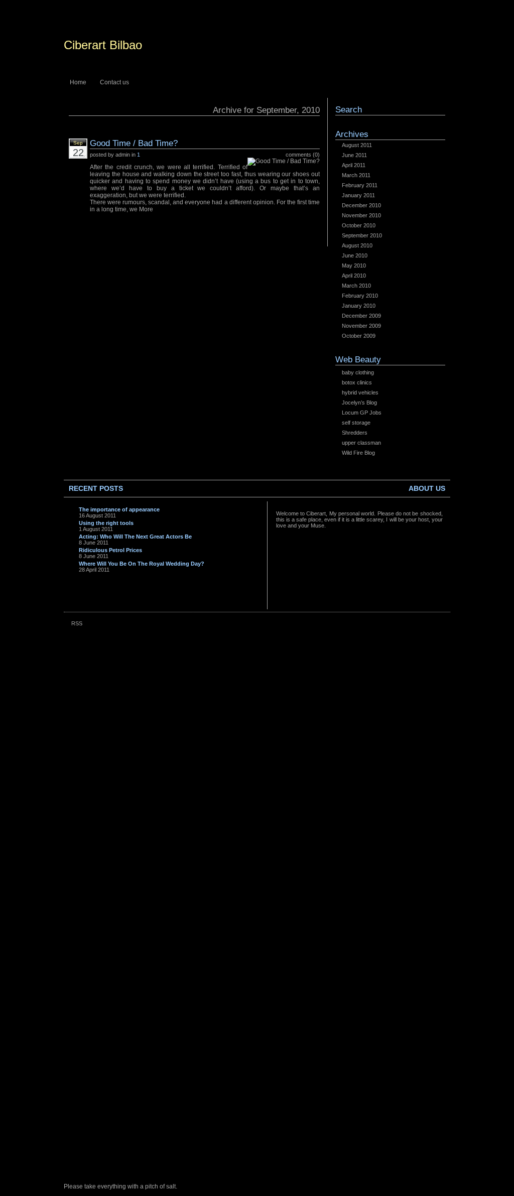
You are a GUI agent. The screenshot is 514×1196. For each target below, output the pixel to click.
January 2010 (358, 306)
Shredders (354, 433)
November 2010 (361, 215)
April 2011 (353, 165)
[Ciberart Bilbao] (257, 47)
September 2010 (362, 235)
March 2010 (356, 286)
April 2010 (354, 276)
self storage (356, 423)
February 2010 (360, 296)
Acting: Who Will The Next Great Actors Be (135, 537)
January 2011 (358, 195)
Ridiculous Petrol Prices (110, 550)
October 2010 (358, 225)
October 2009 (358, 336)
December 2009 (361, 316)
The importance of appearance (119, 509)
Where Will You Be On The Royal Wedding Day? (141, 564)
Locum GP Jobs (361, 413)
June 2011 (354, 155)
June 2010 (354, 255)
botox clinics (357, 382)
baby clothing (358, 372)
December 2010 (361, 205)
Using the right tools (106, 523)
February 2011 (359, 185)
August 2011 (357, 145)
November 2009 (361, 326)
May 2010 (354, 265)
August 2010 (357, 245)
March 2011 (356, 175)
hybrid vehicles (360, 392)
